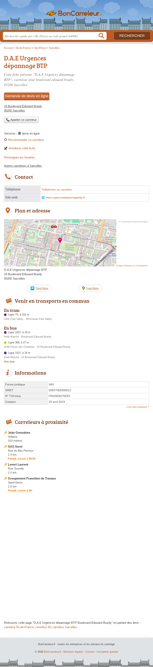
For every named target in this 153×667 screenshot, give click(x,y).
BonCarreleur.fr (76, 16)
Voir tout (9, 361)
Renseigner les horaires (19, 157)
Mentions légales (73, 651)
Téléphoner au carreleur (56, 189)
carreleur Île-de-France (19, 627)
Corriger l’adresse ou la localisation (132, 265)
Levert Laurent (18, 464)
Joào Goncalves (19, 432)
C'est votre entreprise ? (137, 407)
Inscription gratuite (107, 651)
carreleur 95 (43, 627)
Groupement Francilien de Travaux (32, 478)
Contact (89, 651)
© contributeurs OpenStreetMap (133, 222)
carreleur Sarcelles (64, 627)
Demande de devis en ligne (26, 96)
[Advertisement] (76, 586)
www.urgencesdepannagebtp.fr (65, 197)
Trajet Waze (41, 288)
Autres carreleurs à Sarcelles (23, 165)
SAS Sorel (15, 446)
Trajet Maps (92, 288)
